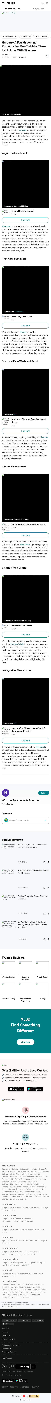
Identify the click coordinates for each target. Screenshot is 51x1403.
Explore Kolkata (8, 1166)
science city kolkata (28, 1169)
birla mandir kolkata (10, 1169)
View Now (25, 1042)
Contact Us (6, 1336)
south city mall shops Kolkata (22, 1187)
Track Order (6, 1349)
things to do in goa (10, 1230)
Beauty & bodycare (21, 1302)
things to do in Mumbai (11, 1208)
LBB (15, 414)
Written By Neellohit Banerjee (21, 800)
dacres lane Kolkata (32, 1179)
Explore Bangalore (10, 1259)
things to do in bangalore (12, 1263)
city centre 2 (16, 1179)
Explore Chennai (9, 1215)
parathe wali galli (9, 1274)
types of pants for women (21, 1297)
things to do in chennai (11, 1219)
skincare (22, 130)
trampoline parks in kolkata (31, 1177)
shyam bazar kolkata (18, 1174)
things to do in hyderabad (12, 1252)
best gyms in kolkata (18, 1194)
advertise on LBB (8, 1339)
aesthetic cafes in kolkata (28, 1189)
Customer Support (9, 1352)
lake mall (14, 1177)
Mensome (6, 226)
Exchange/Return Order (11, 1345)
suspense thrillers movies (12, 1285)
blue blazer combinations (20, 1287)
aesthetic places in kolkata (21, 1197)
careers (5, 1332)
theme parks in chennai (23, 1221)
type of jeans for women (20, 1290)
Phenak (23, 332)
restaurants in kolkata (27, 1171)
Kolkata (9, 1302)
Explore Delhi (7, 1270)
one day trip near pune (27, 1241)
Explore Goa (7, 1226)
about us (5, 1329)
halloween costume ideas (18, 1295)
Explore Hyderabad (10, 1248)
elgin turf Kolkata (17, 1184)
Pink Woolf (40, 747)
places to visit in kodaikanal (19, 1265)
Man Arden (25, 544)
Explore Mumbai (9, 1204)
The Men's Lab (17, 644)
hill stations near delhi (27, 1274)
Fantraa (44, 437)
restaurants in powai (31, 1208)
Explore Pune (7, 1237)
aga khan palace (8, 1241)
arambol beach (27, 1230)
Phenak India (19, 311)
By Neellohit (6, 54)
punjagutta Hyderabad (26, 1254)
